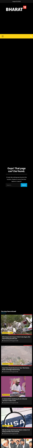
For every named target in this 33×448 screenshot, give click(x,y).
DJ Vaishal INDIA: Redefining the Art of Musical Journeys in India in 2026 (14, 399)
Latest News (5, 332)
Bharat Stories (6, 394)
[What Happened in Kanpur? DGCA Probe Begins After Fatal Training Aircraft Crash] (16, 324)
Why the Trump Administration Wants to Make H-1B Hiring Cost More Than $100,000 (16, 430)
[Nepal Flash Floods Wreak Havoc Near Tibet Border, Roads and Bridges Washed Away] (16, 355)
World (11, 363)
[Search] (31, 36)
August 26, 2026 (15, 371)
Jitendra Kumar (7, 340)
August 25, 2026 (15, 433)
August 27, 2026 (15, 340)
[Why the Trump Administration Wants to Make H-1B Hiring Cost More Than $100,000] (16, 417)
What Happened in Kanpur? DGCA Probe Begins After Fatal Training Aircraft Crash (16, 338)
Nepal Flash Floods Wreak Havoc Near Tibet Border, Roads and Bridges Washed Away (15, 368)
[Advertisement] (16, 24)
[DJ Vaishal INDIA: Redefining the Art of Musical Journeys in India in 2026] (16, 386)
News (11, 332)
